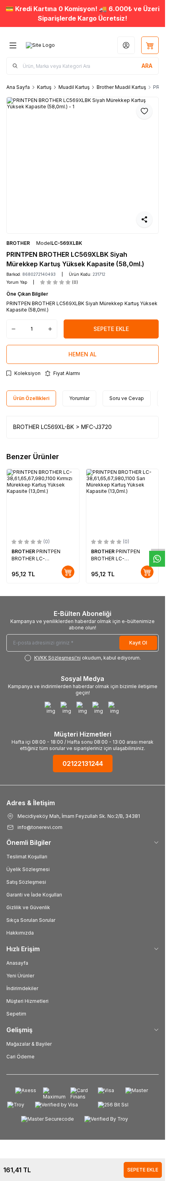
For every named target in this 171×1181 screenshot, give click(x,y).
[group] (82, 165)
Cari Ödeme (20, 1057)
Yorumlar (79, 398)
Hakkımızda (20, 933)
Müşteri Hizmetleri (27, 1001)
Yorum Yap (16, 282)
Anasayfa (17, 963)
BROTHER (18, 243)
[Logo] (40, 45)
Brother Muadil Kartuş (121, 87)
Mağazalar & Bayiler (29, 1044)
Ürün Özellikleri (31, 398)
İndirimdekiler (22, 988)
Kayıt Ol (138, 643)
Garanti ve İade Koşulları (34, 895)
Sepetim (16, 1014)
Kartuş (44, 87)
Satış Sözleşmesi (26, 882)
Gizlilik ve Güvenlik (28, 907)
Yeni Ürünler (20, 976)
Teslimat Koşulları (26, 857)
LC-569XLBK (66, 243)
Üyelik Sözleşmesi (28, 869)
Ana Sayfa (18, 87)
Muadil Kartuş (73, 87)
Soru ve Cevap (126, 398)
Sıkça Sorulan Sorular (30, 920)
